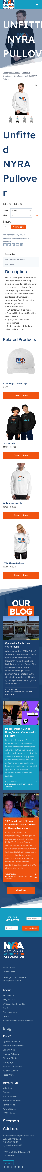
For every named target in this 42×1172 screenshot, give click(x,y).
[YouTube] (15, 1167)
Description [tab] (10, 254)
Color (5, 210)
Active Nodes (9, 1109)
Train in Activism (10, 1096)
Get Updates (31, 928)
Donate (6, 1092)
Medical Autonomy (11, 1054)
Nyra (28, 238)
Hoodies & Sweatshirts (18, 238)
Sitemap (11, 1120)
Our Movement (10, 1012)
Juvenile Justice (10, 1070)
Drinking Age (9, 1050)
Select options (21, 395)
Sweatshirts (7, 241)
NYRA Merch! (9, 1113)
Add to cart (18, 227)
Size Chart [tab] (9, 264)
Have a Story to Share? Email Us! (18, 1020)
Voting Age (8, 1062)
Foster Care (8, 1075)
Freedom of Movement (13, 1045)
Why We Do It (9, 999)
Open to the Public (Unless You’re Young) (19, 645)
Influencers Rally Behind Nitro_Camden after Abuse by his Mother (20, 732)
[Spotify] (22, 1167)
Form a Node (9, 1104)
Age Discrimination (11, 1041)
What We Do (8, 995)
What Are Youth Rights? (14, 1004)
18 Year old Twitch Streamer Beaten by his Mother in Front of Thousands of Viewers (20, 824)
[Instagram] (11, 1167)
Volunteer (7, 1088)
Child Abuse (11, 784)
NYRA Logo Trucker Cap (15, 383)
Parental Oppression (24, 784)
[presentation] (21, 628)
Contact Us (8, 1016)
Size (5, 215)
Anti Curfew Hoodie (12, 503)
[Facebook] (4, 1167)
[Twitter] (8, 1167)
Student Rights (10, 1058)
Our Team (7, 1008)
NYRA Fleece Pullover (13, 563)
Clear (36, 215)
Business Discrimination (16, 692)
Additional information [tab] (14, 259)
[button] (36, 85)
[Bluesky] (18, 1167)
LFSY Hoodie (9, 443)
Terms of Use (9, 967)
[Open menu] (37, 4)
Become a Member (12, 1100)
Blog (7, 1028)
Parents (8, 786)
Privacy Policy (9, 971)
